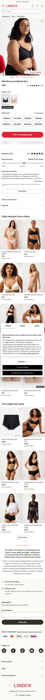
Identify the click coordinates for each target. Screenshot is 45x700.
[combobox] (22, 11)
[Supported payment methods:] (22, 636)
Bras (13, 16)
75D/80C (27, 118)
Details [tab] (22, 326)
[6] (23, 77)
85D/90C (28, 124)
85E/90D (38, 124)
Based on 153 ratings (35, 159)
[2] (13, 77)
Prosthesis (21, 16)
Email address (7, 610)
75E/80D (38, 118)
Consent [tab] (8, 326)
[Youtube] (32, 650)
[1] (11, 77)
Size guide (39, 113)
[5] (21, 77)
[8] (29, 77)
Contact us (13, 691)
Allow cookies (22, 367)
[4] (18, 77)
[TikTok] (22, 650)
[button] (22, 46)
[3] (16, 77)
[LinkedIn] (41, 650)
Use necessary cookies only (22, 373)
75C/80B (17, 118)
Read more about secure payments (29, 632)
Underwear (6, 16)
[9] (31, 77)
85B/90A (6, 124)
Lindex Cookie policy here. (30, 353)
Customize (21, 362)
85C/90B (17, 124)
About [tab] (37, 326)
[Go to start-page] (11, 5)
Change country (25, 695)
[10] (34, 77)
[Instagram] (4, 650)
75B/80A (6, 118)
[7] (26, 77)
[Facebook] (13, 650)
